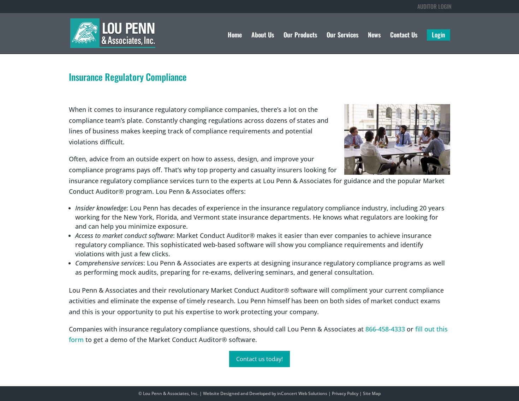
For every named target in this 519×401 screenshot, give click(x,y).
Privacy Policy (345, 393)
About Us (262, 35)
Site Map (372, 393)
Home (235, 35)
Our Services (342, 35)
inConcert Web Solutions (302, 393)
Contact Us (403, 35)
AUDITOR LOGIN (434, 6)
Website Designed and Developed (236, 393)
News (374, 35)
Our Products (300, 35)
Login (438, 35)
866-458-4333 (385, 329)
